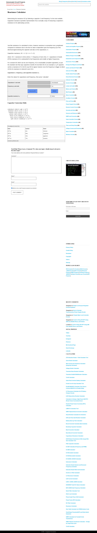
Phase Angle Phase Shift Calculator (75, 497)
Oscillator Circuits (70, 98)
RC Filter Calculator (71, 503)
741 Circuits (76, 269)
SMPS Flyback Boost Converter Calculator (76, 411)
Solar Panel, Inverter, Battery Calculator (76, 380)
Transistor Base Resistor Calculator (75, 371)
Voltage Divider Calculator (72, 368)
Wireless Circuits (70, 134)
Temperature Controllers (72, 122)
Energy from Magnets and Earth (74, 64)
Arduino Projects (70, 43)
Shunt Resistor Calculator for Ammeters (76, 414)
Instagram (68, 338)
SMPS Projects (74, 272)
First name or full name (71, 206)
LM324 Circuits (83, 269)
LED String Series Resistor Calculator (75, 396)
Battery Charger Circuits (72, 55)
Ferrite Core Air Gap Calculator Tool (75, 383)
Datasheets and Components (73, 58)
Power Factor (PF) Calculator (73, 500)
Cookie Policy (69, 250)
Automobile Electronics (72, 52)
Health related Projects (71, 73)
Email (13, 182)
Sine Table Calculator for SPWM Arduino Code (77, 509)
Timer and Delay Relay (71, 125)
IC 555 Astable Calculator (72, 452)
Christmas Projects (84, 272)
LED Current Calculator (72, 478)
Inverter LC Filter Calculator (73, 472)
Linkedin (68, 351)
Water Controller (70, 131)
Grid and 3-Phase (70, 70)
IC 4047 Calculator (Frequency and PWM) (76, 446)
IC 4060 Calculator (70, 449)
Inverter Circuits (70, 83)
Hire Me (74, 1)
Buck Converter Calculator (72, 429)
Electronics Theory (70, 61)
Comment (13, 156)
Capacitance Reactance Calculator (74, 435)
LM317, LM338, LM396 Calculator (74, 481)
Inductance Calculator (71, 461)
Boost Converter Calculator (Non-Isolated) (76, 423)
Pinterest (68, 341)
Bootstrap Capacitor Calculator (74, 426)
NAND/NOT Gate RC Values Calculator (75, 484)
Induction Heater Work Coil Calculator (75, 469)
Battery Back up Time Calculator (74, 420)
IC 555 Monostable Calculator (73, 455)
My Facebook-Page (71, 345)
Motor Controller (70, 95)
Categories (65, 1)
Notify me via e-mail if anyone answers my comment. (24, 188)
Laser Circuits (83, 274)
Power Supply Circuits (71, 104)
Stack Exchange (70, 348)
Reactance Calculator (71, 506)
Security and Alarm (70, 110)
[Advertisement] (36, 34)
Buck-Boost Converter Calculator (74, 432)
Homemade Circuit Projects (15, 2)
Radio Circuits (75, 274)
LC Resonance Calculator (72, 475)
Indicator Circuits (70, 79)
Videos (67, 259)
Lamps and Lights (70, 86)
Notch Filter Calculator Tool (73, 491)
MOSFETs (68, 274)
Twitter (67, 332)
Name (13, 176)
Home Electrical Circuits (72, 76)
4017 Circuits (77, 270)
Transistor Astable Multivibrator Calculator (76, 374)
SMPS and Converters (71, 116)
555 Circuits (69, 269)
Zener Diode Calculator (72, 360)
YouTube (68, 335)
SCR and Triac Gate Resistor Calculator (76, 417)
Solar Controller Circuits (72, 119)
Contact (79, 1)
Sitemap (68, 262)
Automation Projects (71, 49)
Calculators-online (86, 1)
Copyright (68, 256)
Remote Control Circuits (72, 107)
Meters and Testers (70, 89)
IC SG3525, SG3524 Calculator (73, 458)
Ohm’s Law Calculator (71, 494)
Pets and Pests (70, 101)
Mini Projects (69, 92)
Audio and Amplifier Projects (73, 46)
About (69, 1)
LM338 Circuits (70, 270)
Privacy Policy (69, 247)
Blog (60, 1)
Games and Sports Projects (73, 67)
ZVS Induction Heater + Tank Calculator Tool (77, 357)
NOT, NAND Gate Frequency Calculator (75, 487)
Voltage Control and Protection (73, 128)
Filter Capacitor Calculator (72, 443)
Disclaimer (68, 253)
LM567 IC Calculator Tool (72, 408)
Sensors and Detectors (72, 113)
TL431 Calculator (70, 377)
